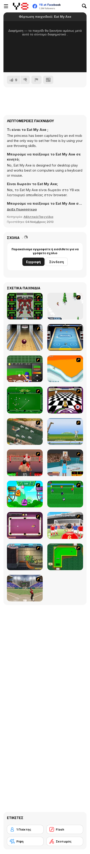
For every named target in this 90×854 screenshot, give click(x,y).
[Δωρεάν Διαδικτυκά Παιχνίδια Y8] (20, 6)
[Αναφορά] (36, 80)
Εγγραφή (33, 262)
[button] (22, 209)
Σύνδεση (56, 262)
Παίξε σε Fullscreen (45, 62)
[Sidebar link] (6, 6)
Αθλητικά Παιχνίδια (38, 217)
